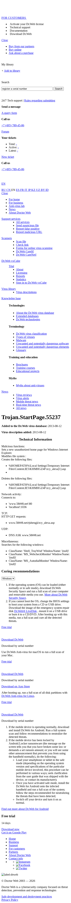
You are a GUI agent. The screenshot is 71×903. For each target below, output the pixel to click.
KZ (33, 189)
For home (14, 199)
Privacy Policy (9, 899)
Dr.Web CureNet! (26, 254)
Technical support (20, 27)
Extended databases (27, 316)
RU (3, 189)
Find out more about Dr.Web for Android (25, 808)
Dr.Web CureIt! (25, 251)
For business (16, 202)
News (12, 209)
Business (14, 842)
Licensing (21, 272)
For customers (17, 848)
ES (18, 189)
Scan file (21, 241)
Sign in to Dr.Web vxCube (31, 282)
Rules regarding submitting (39, 100)
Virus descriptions (26, 292)
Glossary (21, 350)
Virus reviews (24, 394)
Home (12, 838)
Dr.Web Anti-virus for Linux (17, 695)
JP (29, 189)
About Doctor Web (20, 212)
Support (13, 845)
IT (26, 189)
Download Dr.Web (21, 33)
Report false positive (28, 228)
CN (8, 189)
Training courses (25, 367)
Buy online (15, 49)
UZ (38, 189)
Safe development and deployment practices (26, 896)
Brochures (22, 364)
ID (47, 189)
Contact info (16, 858)
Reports (20, 276)
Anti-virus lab (17, 206)
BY (43, 189)
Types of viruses (25, 336)
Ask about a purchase (21, 52)
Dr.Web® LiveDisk (25, 611)
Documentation (18, 30)
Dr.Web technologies (28, 319)
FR (22, 189)
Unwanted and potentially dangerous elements (42, 346)
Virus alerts (22, 398)
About (19, 269)
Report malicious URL (29, 232)
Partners (13, 851)
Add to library (12, 70)
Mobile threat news (27, 401)
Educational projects (27, 371)
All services (22, 222)
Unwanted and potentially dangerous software (42, 343)
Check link (22, 244)
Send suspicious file (27, 225)
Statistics (21, 279)
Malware (21, 340)
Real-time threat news (28, 404)
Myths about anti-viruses (30, 385)
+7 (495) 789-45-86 (12, 125)
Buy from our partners (21, 46)
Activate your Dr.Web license (27, 24)
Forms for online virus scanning (34, 248)
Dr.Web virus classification (31, 333)
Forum (5, 131)
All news (21, 408)
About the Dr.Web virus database (35, 312)
